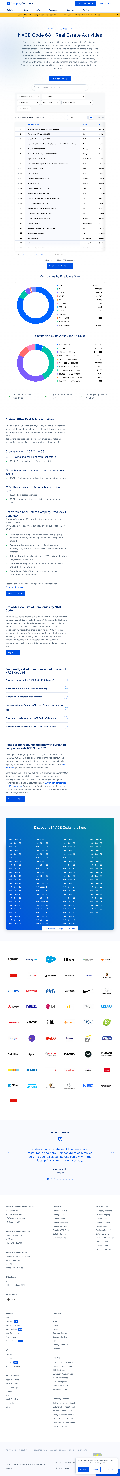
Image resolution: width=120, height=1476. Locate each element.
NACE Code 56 (69, 858)
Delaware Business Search (64, 1407)
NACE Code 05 (15, 850)
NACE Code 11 (15, 872)
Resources (53, 10)
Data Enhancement (104, 1218)
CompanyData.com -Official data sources (36, 255)
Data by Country (59, 1215)
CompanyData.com (14, 587)
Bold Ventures (11, 1341)
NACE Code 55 (69, 850)
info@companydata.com (15, 1218)
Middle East (10, 1403)
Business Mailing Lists (105, 1238)
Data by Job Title (60, 1211)
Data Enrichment (103, 1222)
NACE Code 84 (96, 861)
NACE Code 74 (69, 920)
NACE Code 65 (69, 891)
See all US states (60, 1426)
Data (26, 10)
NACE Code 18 (15, 898)
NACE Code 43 (42, 898)
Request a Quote (60, 1389)
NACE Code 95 (96, 898)
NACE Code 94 (96, 894)
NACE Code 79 (96, 847)
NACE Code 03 (15, 847)
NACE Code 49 (42, 916)
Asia (7, 1395)
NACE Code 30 (42, 854)
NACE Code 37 (42, 876)
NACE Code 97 (96, 905)
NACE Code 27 (42, 843)
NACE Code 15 (15, 887)
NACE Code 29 (42, 850)
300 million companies (55, 783)
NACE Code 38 (42, 880)
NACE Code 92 (96, 887)
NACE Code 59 (69, 865)
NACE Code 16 (15, 891)
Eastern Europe (12, 1387)
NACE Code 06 (15, 854)
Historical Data (102, 1242)
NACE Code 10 (15, 869)
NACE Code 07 (15, 858)
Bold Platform (11, 1329)
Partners (56, 1341)
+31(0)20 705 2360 (13, 1222)
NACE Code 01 (15, 839)
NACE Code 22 (15, 913)
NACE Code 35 (42, 869)
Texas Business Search (62, 1411)
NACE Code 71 (69, 909)
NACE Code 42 (42, 894)
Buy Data (71, 10)
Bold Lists (10, 1317)
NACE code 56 (69, 854)
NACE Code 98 (96, 909)
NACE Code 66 (69, 894)
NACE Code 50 (42, 920)
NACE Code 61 (69, 872)
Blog (55, 1321)
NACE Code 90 (96, 880)
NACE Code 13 (15, 880)
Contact (56, 1325)
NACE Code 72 (69, 913)
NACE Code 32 (42, 861)
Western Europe (12, 1380)
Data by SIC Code (60, 1226)
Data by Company (60, 1234)
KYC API (9, 1358)
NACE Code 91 (96, 883)
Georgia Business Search (63, 1414)
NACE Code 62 (69, 876)
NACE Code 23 (15, 916)
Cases (55, 1329)
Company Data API (103, 1249)
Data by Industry (59, 1218)
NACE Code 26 (42, 839)
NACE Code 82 (96, 858)
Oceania (9, 1391)
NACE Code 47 (42, 913)
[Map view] (103, 117)
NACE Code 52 (69, 839)
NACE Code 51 (42, 923)
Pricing (86, 10)
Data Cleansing (102, 1234)
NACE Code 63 (69, 883)
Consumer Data (59, 1238)
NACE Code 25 (15, 923)
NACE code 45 (42, 902)
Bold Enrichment (12, 1333)
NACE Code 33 (42, 865)
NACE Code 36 (42, 872)
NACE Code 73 (69, 916)
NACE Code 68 (69, 898)
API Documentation (13, 1366)
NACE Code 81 (96, 854)
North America (12, 1384)
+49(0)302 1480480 (14, 1243)
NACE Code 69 (69, 902)
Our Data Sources (60, 1333)
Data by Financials (60, 1222)
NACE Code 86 (96, 869)
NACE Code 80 (96, 850)
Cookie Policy (58, 1348)
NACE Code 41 (42, 891)
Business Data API (103, 1230)
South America (12, 1399)
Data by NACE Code (61, 1230)
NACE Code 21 (15, 909)
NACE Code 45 (42, 905)
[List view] (99, 117)
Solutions (11, 10)
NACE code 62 (69, 880)
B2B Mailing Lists (60, 1382)
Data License (101, 1226)
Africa (8, 1407)
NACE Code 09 (15, 865)
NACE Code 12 (15, 876)
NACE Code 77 (96, 839)
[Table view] (91, 117)
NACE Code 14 (15, 883)
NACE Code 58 (69, 861)
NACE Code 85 (96, 865)
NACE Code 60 (69, 869)
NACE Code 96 (96, 902)
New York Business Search (64, 1422)
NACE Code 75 (69, 923)
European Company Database (65, 1374)
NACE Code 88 (96, 876)
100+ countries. (15, 786)
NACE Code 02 (15, 843)
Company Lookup (60, 1337)
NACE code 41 (42, 887)
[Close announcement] (117, 14)
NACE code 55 (69, 847)
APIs (38, 10)
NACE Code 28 (42, 847)
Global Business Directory (64, 1366)
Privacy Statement (60, 1345)
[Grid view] (95, 117)
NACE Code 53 (69, 843)
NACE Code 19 (15, 902)
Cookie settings (62, 1468)
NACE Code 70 (69, 905)
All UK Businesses (60, 1378)
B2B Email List (59, 1370)
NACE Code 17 (15, 894)
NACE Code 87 (96, 872)
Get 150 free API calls (93, 15)
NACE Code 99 (96, 913)
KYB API (9, 1362)
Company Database (104, 1211)
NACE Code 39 (42, 883)
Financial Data (102, 1245)
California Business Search (64, 1403)
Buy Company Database (63, 1362)
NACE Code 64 (69, 887)
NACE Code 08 (15, 861)
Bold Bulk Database (14, 1325)
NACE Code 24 (15, 920)
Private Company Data (105, 1215)
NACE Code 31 (42, 858)
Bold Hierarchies (12, 1337)
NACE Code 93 (96, 891)
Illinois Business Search (63, 1418)
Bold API (9, 1321)
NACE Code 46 (42, 909)
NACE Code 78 (96, 843)
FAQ (54, 1317)
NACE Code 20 (15, 905)
